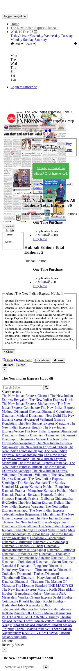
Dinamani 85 (23, 613)
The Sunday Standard (33, 483)
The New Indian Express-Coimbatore (36, 405)
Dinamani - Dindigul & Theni (22, 546)
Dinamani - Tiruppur (61, 550)
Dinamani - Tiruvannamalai (38, 570)
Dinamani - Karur (63, 558)
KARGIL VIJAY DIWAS (40, 633)
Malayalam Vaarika (15, 597)
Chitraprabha (64, 498)
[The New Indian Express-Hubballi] (39, 7)
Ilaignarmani (33, 514)
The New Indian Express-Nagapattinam (41, 522)
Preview (9, 226)
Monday (16, 40)
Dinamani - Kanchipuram (47, 538)
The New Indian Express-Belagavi (37, 449)
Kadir (53, 589)
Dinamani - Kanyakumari (38, 577)
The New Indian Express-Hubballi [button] (34, 28)
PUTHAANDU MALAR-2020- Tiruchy (30, 617)
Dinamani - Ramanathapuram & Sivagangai (30, 548)
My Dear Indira (38, 534)
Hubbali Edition (44, 192)
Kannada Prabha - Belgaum (21, 494)
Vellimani (46, 419)
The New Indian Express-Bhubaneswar (29, 403)
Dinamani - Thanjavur (54, 554)
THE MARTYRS (60, 585)
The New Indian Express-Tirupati (38, 465)
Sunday (28, 40)
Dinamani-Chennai (27, 411)
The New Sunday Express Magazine (43, 423)
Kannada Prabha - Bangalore (49, 486)
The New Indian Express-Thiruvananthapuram (34, 453)
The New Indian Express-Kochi (51, 400)
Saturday (40, 40)
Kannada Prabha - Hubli (60, 490)
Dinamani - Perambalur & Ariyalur (26, 558)
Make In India (57, 530)
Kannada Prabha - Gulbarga (34, 498)
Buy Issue (68, 147)
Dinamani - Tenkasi (30, 573)
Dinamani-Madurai (15, 415)
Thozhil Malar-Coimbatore (32, 625)
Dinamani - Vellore (32, 439)
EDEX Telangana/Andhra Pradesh (26, 607)
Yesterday (36, 36)
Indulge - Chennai (43, 593)
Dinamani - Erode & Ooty (20, 554)
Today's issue (20, 36)
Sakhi (57, 597)
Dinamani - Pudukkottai (18, 562)
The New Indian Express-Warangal (36, 504)
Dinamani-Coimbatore (56, 411)
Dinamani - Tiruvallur (17, 542)
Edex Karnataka (29, 605)
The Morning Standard (31, 585)
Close (21, 365)
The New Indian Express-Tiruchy (38, 425)
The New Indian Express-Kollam (41, 502)
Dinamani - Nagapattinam (20, 526)
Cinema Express (40, 597)
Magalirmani (52, 514)
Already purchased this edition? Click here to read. (51, 170)
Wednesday (52, 36)
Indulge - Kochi (41, 601)
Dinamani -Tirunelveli (45, 435)
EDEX (61, 593)
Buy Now (40, 239)
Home (15, 24)
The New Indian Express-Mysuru (25, 589)
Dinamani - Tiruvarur (29, 581)
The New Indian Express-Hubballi (43, 447)
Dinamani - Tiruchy (15, 435)
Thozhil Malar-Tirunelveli (33, 629)
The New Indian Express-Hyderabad (38, 417)
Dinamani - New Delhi (45, 415)
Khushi (24, 601)
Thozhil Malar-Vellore (39, 621)
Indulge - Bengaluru (16, 593)
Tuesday (67, 36)
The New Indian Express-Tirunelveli (43, 463)
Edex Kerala (48, 609)
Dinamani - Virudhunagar (50, 542)
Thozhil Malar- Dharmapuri (51, 613)
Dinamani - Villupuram (34, 475)
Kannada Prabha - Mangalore (22, 490)
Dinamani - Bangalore (32, 566)
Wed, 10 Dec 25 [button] (22, 32)
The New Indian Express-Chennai (25, 396)
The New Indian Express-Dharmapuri (51, 431)
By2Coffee (9, 502)
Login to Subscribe (24, 87)
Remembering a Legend (30, 530)
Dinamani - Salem (48, 562)
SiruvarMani (66, 589)
